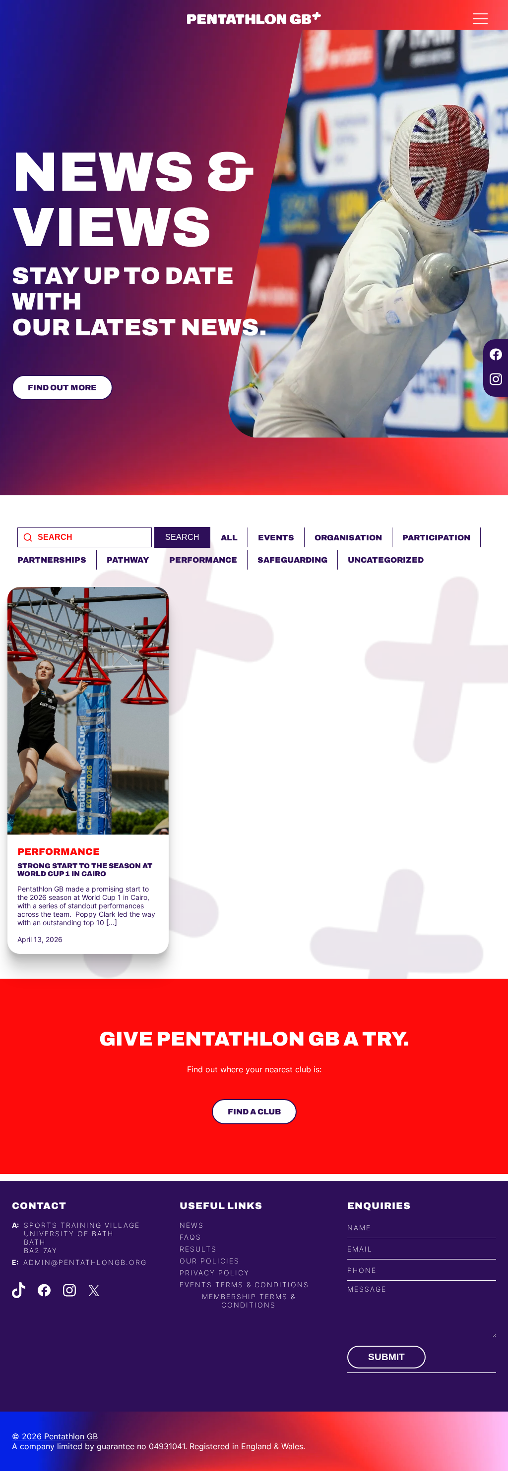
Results (198, 1249)
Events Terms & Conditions (244, 1284)
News (192, 1225)
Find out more (62, 387)
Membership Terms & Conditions (249, 1300)
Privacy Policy (215, 1272)
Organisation (348, 537)
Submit (386, 1357)
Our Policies (210, 1261)
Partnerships (51, 560)
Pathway (128, 560)
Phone (362, 1270)
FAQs (190, 1237)
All (229, 537)
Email (360, 1249)
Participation (436, 537)
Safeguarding (292, 560)
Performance (203, 560)
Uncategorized (386, 560)
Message (366, 1289)
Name (359, 1227)
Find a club (254, 1111)
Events (276, 537)
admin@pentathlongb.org (85, 1262)
